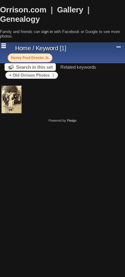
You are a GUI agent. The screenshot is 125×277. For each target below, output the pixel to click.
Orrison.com (23, 9)
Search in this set (34, 67)
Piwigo (71, 120)
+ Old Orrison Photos (31, 75)
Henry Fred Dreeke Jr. (30, 58)
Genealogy (20, 19)
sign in (47, 31)
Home (23, 48)
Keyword (47, 48)
